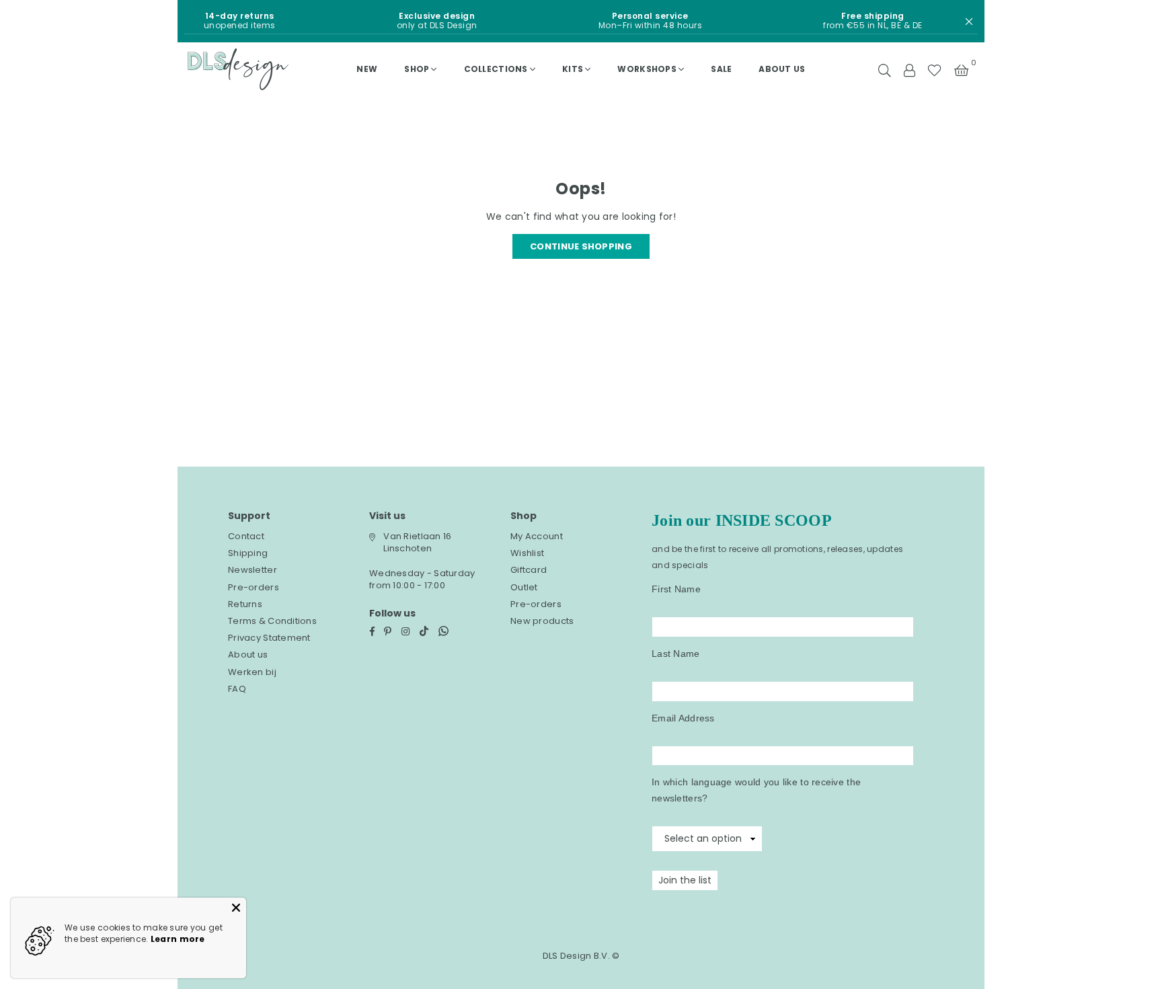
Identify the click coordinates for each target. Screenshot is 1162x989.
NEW (366, 69)
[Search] (884, 69)
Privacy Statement (269, 637)
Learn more (178, 939)
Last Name (676, 653)
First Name (676, 589)
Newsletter (252, 569)
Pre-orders (253, 587)
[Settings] (909, 69)
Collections (496, 69)
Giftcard (528, 569)
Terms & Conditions (272, 621)
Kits (572, 69)
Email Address (683, 718)
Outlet (524, 587)
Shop (416, 69)
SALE (721, 69)
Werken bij (252, 672)
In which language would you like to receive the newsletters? (756, 790)
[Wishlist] (934, 69)
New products (542, 621)
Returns (245, 604)
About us (782, 69)
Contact (246, 536)
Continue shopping (581, 246)
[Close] (236, 907)
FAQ (237, 688)
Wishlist (527, 553)
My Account (536, 536)
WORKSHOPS (646, 69)
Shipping (248, 553)
